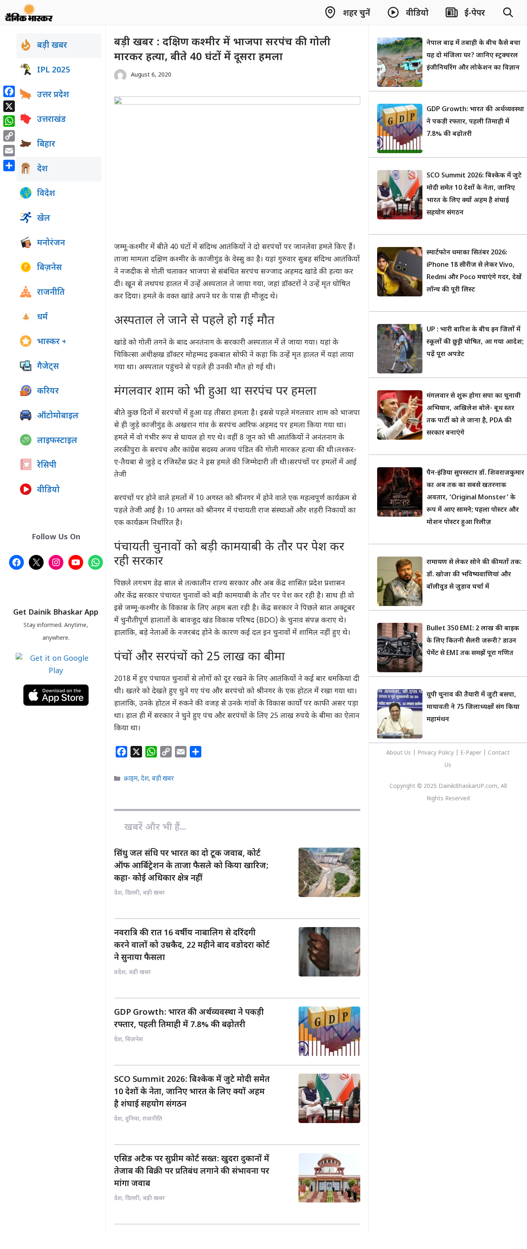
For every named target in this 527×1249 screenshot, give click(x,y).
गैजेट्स (48, 366)
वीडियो (48, 490)
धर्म (42, 317)
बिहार (46, 144)
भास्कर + (51, 342)
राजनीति (51, 292)
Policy (446, 753)
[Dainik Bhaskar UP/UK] (29, 12)
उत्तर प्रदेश (53, 95)
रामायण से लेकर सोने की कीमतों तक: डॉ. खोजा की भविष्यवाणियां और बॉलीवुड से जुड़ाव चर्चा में (474, 575)
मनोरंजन (51, 243)
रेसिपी (46, 465)
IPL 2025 (53, 70)
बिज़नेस (49, 268)
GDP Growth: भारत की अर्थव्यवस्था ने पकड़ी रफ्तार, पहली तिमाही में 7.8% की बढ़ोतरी (475, 122)
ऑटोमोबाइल (58, 416)
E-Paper (470, 753)
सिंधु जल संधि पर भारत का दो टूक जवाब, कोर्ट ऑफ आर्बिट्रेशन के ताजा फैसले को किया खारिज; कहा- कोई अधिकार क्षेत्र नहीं (191, 866)
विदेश (46, 194)
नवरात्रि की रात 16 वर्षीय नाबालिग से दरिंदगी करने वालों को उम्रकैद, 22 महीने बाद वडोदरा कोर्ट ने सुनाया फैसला (192, 945)
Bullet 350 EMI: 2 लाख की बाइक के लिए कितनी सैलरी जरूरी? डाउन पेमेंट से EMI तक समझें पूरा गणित (473, 641)
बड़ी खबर (163, 779)
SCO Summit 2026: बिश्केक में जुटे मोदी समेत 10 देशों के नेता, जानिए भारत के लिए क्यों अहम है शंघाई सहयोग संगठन (192, 1092)
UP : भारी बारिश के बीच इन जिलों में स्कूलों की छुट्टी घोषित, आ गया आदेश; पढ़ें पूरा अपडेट (475, 342)
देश (145, 779)
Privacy (427, 753)
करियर (48, 391)
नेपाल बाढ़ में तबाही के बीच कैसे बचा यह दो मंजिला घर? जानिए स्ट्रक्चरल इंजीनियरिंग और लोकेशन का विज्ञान (473, 55)
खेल (43, 218)
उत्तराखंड (51, 119)
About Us (399, 753)
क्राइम (131, 779)
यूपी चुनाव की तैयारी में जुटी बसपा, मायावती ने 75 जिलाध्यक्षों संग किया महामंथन (473, 707)
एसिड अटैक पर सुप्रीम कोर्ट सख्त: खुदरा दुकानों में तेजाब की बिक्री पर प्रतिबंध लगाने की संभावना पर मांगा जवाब (191, 1171)
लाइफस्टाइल (57, 441)
